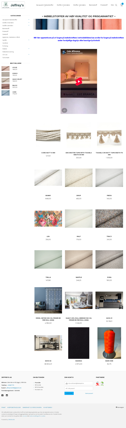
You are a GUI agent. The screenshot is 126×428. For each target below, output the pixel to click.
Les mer (25, 416)
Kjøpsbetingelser (14, 407)
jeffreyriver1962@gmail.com (13, 388)
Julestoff (5, 34)
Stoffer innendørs (8, 22)
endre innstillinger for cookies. (37, 416)
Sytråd (4, 40)
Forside (37, 382)
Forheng (5, 46)
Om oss (4, 54)
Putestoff (5, 31)
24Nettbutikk (11, 419)
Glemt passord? (89, 393)
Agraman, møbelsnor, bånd (11, 37)
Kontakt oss (38, 389)
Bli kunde (38, 385)
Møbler (4, 49)
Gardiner (5, 43)
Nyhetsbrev (47, 407)
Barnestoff (5, 28)
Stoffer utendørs (7, 25)
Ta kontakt (5, 57)
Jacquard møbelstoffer (9, 19)
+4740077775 (10, 385)
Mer (112, 5)
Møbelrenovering (8, 52)
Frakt (3, 407)
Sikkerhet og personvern (32, 407)
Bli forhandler (39, 387)
